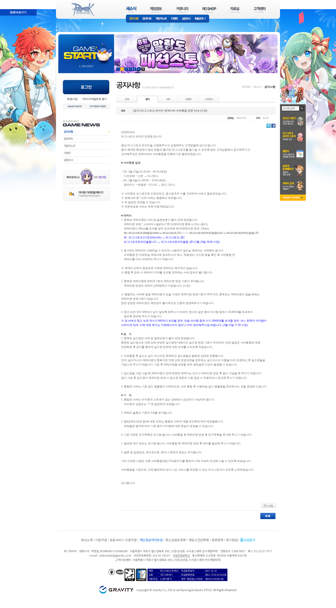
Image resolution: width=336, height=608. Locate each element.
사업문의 (249, 540)
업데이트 (147, 19)
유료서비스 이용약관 (123, 540)
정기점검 (231, 540)
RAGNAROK (82, 10)
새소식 (257, 86)
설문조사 (186, 19)
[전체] (127, 99)
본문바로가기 (8, 2)
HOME (246, 86)
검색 (302, 108)
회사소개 (87, 540)
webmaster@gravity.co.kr (115, 555)
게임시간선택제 (199, 540)
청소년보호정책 (175, 540)
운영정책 (217, 540)
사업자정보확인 (181, 555)
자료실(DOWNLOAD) (234, 10)
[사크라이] (208, 99)
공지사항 (133, 19)
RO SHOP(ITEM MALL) (209, 10)
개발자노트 (161, 19)
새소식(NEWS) (131, 10)
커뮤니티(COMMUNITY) (182, 10)
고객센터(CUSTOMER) (259, 10)
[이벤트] (188, 99)
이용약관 (101, 540)
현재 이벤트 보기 (143, 69)
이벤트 (174, 19)
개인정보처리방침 (151, 540)
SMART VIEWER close (293, 198)
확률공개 (201, 19)
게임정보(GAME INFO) (156, 10)
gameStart (86, 49)
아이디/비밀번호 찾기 (94, 99)
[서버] (168, 99)
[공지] (147, 99)
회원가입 (72, 99)
